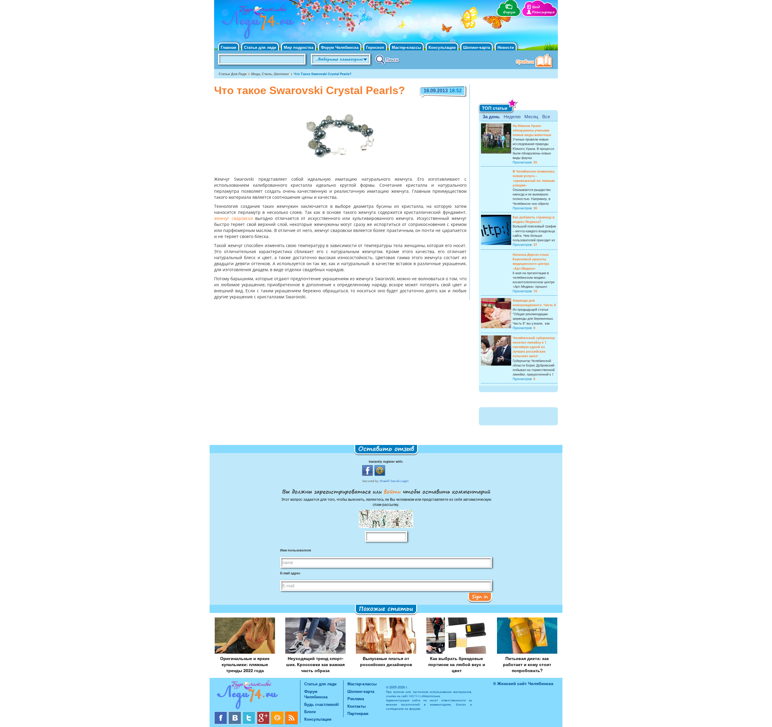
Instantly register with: (386, 461)
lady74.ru (414, 696)
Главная (228, 47)
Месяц (531, 116)
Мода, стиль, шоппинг (270, 73)
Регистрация (543, 12)
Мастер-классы (406, 47)
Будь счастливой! (321, 704)
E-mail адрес (290, 573)
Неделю (512, 116)
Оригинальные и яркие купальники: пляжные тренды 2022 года (245, 664)
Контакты (356, 706)
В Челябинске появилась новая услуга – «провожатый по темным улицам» (534, 178)
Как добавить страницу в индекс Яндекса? (534, 219)
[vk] (235, 713)
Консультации (442, 47)
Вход (536, 7)
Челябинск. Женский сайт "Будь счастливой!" (257, 24)
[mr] (278, 713)
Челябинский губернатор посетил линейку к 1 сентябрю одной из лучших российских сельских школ (534, 346)
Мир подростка (298, 47)
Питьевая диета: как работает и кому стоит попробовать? (527, 664)
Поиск (387, 59)
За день (491, 116)
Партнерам (358, 713)
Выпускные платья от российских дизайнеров (386, 661)
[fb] (221, 713)
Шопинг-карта (476, 47)
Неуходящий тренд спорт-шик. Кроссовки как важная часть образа (315, 664)
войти (392, 491)
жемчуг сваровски (233, 219)
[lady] (257, 695)
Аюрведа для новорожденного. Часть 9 (534, 302)
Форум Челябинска (340, 47)
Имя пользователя (295, 550)
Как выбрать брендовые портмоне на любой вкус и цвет (456, 664)
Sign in (480, 596)
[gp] (264, 713)
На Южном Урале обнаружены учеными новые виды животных (532, 130)
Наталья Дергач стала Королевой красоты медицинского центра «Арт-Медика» (531, 261)
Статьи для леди (260, 47)
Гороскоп (375, 47)
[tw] (249, 713)
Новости (506, 47)
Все (546, 116)
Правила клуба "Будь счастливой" (535, 61)
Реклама (355, 698)
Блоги (310, 711)
